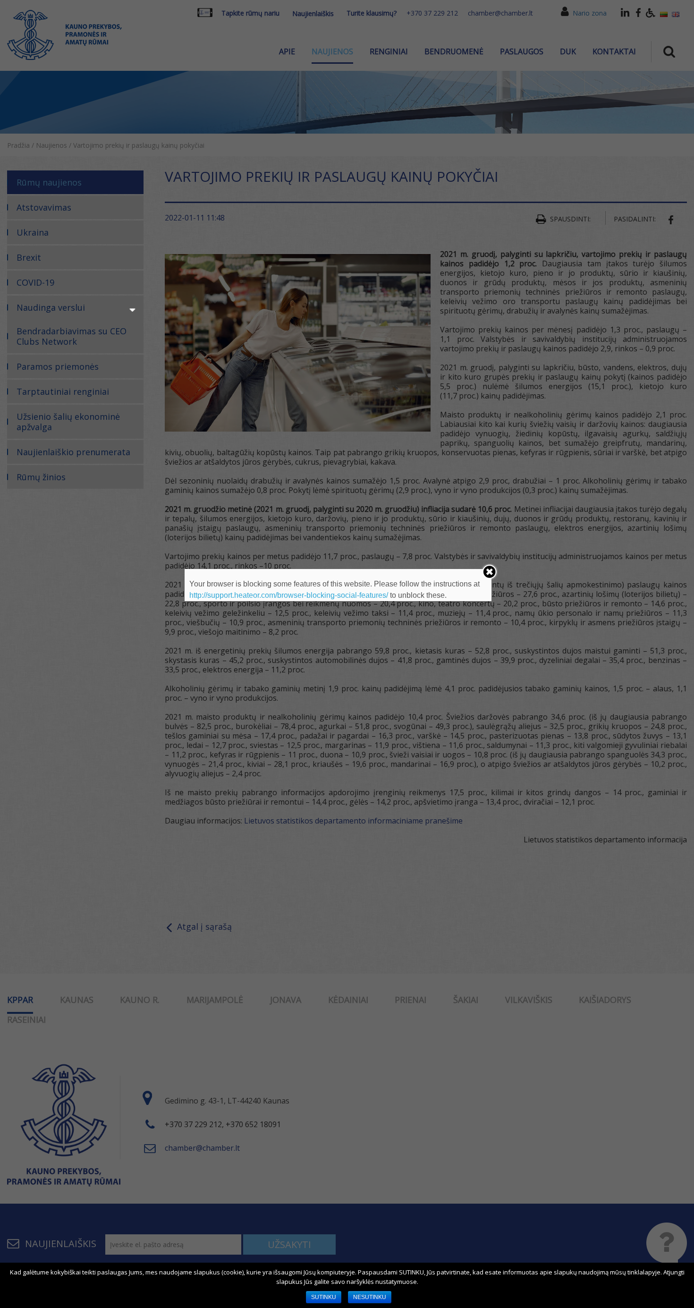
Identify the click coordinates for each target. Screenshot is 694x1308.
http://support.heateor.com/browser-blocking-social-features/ (288, 595)
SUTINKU (323, 1297)
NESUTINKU (369, 1297)
